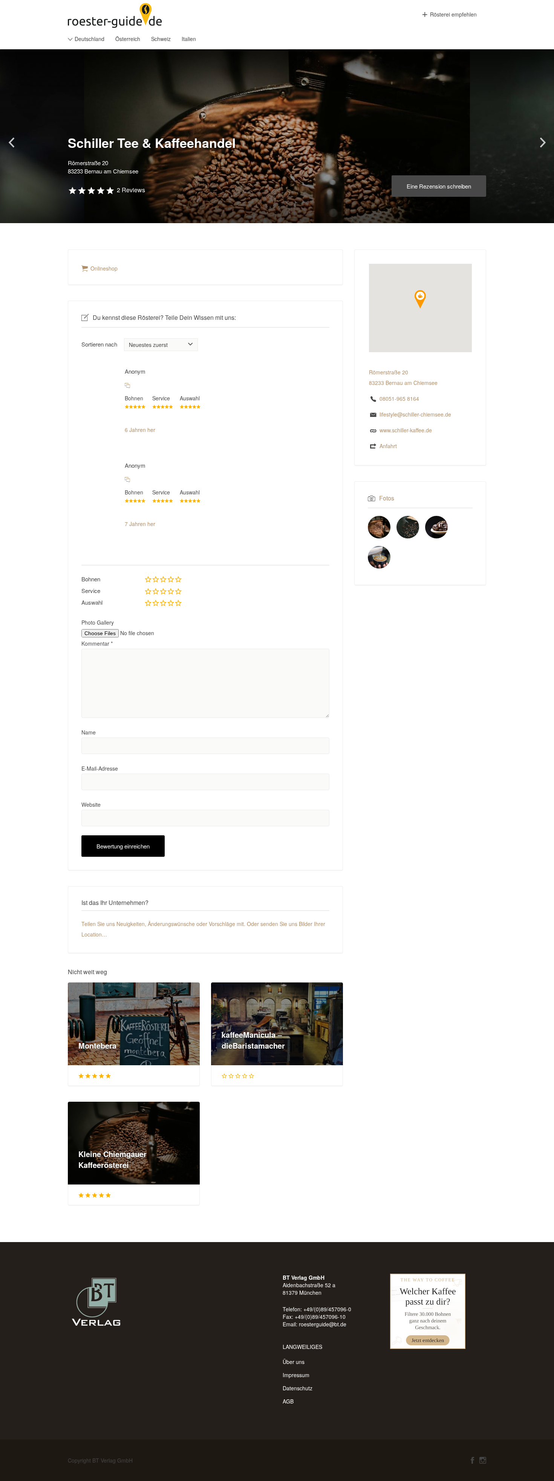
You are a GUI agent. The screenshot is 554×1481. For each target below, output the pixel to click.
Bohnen (90, 579)
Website (91, 804)
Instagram (482, 1460)
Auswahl (92, 602)
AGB (288, 1401)
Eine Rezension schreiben (439, 186)
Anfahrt (388, 446)
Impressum (296, 1375)
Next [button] (542, 142)
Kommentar (97, 643)
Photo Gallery (97, 622)
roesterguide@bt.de (322, 1324)
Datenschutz (297, 1388)
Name (88, 732)
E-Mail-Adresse (99, 768)
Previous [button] (11, 142)
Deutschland (89, 39)
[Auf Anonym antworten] (127, 385)
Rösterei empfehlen (453, 14)
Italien (189, 39)
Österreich (127, 39)
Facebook (472, 1460)
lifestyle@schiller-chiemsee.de (415, 414)
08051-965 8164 (399, 398)
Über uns (294, 1361)
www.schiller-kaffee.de (406, 430)
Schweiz (161, 39)
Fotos (386, 498)
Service (90, 591)
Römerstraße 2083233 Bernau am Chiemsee (103, 167)
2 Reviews (131, 190)
